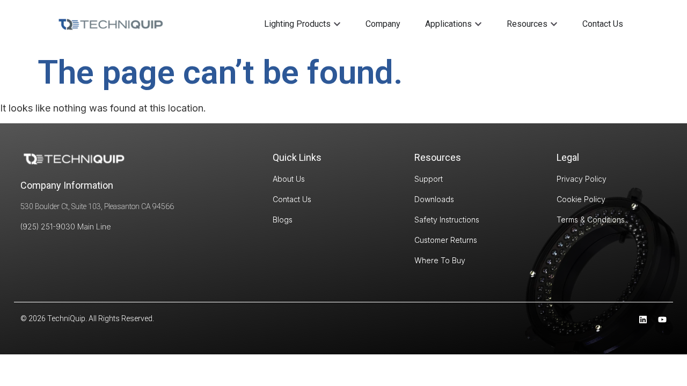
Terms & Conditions (591, 219)
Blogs (283, 219)
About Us (289, 178)
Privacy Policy (581, 178)
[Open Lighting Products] (337, 24)
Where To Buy (439, 260)
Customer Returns (445, 239)
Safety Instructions (446, 219)
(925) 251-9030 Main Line (65, 226)
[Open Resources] (554, 24)
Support (428, 178)
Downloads (434, 199)
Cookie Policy (581, 199)
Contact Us (292, 199)
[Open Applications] (478, 24)
